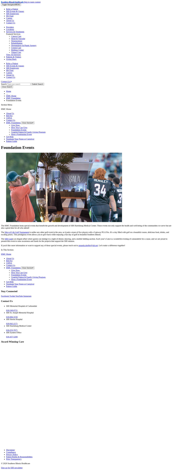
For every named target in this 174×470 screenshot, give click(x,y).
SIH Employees (12, 14)
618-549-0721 (12, 310)
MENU (11, 5)
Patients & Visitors (13, 57)
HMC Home (11, 96)
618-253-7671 (12, 330)
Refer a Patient (12, 9)
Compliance (11, 452)
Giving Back (11, 59)
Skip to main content (32, 2)
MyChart (9, 16)
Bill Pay (9, 116)
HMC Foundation (13, 98)
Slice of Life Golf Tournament (17, 232)
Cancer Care (16, 36)
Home (8, 91)
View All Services (13, 55)
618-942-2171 (12, 324)
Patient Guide (11, 141)
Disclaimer (10, 450)
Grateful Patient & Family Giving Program (28, 132)
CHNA (9, 118)
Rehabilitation (16, 43)
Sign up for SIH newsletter (12, 468)
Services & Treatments (15, 32)
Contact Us (10, 23)
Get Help (10, 137)
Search (3, 84)
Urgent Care (16, 48)
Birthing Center (17, 50)
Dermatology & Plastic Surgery (23, 45)
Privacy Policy (12, 454)
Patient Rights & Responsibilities (19, 457)
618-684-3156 (12, 317)
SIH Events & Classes (15, 11)
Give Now (15, 125)
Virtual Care (16, 52)
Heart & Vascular (18, 39)
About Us (10, 20)
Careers (9, 18)
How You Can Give (19, 127)
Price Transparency (14, 459)
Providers (10, 27)
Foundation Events (18, 130)
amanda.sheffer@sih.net (88, 245)
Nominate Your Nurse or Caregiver (20, 139)
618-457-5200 (12, 337)
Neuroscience (16, 41)
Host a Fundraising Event (21, 134)
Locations (10, 29)
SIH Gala (8, 239)
